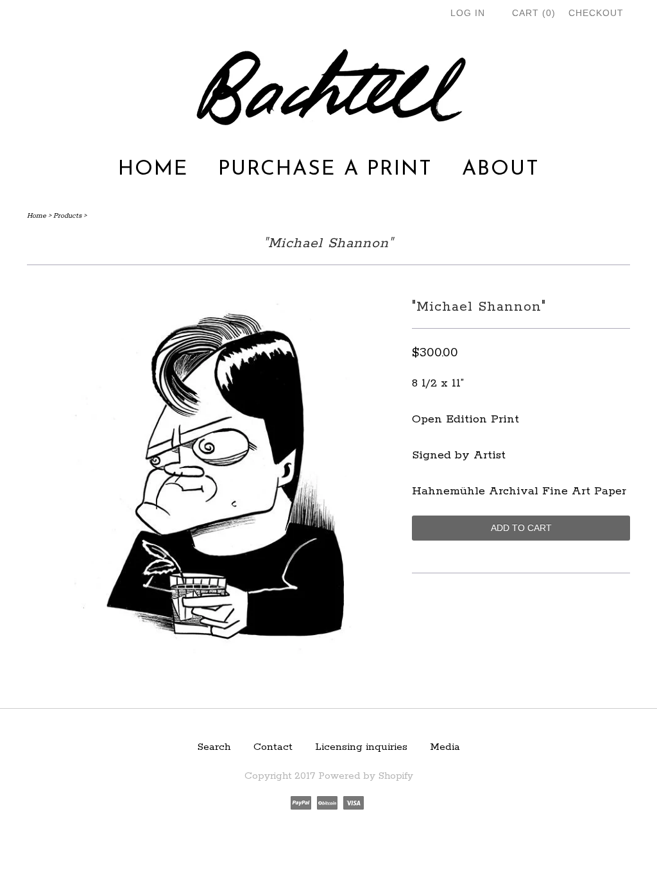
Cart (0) (534, 13)
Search (214, 747)
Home (153, 169)
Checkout (596, 13)
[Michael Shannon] (213, 670)
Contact (273, 747)
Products (67, 215)
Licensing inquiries (361, 747)
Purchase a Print (325, 169)
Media (445, 747)
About (501, 169)
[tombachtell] (328, 88)
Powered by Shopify (365, 776)
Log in (467, 13)
